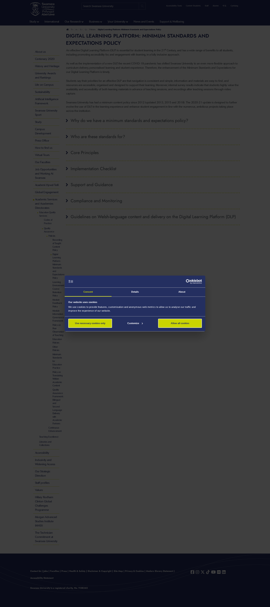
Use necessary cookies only (90, 323)
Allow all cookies (180, 323)
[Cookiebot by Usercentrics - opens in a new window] (188, 281)
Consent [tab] (88, 291)
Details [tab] (135, 291)
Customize (133, 323)
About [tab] (181, 291)
